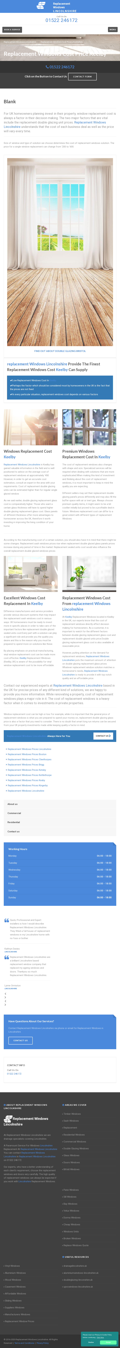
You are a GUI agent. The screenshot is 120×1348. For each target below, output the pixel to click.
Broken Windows (72, 1238)
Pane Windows (71, 1189)
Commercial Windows (75, 1141)
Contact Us (102, 736)
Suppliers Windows (14, 1307)
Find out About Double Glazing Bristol (60, 351)
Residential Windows (74, 1134)
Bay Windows (70, 1203)
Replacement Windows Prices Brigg (26, 764)
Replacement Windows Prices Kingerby (28, 785)
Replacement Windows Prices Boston (27, 754)
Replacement (70, 1127)
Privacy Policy (43, 1343)
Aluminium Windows (15, 1273)
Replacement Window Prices (19, 1321)
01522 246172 (62, 67)
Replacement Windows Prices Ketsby (27, 770)
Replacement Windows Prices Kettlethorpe (30, 775)
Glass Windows (71, 1155)
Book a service (12, 30)
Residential (14, 822)
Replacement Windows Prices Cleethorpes (29, 759)
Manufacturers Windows (17, 1314)
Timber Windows (72, 1113)
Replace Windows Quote (76, 1245)
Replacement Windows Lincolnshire (26, 790)
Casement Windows (15, 1286)
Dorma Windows (72, 1217)
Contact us (14, 831)
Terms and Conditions (24, 1343)
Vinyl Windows (12, 1265)
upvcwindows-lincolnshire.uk (78, 1286)
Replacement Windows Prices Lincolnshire (29, 749)
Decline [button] (91, 1342)
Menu (113, 29)
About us (13, 804)
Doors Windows (72, 1162)
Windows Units (71, 1231)
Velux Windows (71, 1210)
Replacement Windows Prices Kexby (26, 780)
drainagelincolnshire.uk (75, 1265)
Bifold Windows (72, 1169)
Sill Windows (70, 1196)
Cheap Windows (72, 1224)
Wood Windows (13, 1279)
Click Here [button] (100, 1337)
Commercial (14, 813)
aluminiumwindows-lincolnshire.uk (81, 1273)
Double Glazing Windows (76, 1148)
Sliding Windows (13, 1300)
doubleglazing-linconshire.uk (78, 1279)
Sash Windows (71, 1120)
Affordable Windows (15, 1293)
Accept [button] (108, 1342)
